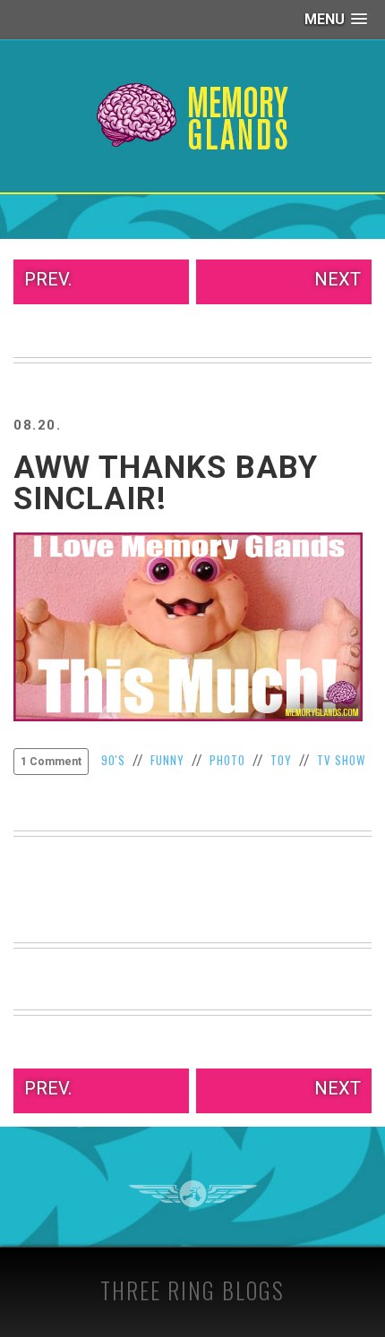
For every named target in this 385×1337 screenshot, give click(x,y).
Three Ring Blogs (192, 1290)
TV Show (341, 760)
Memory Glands (193, 116)
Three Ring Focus (193, 1193)
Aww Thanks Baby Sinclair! (165, 483)
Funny (167, 760)
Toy (281, 760)
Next (337, 279)
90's (113, 760)
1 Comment (51, 761)
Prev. (48, 279)
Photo (227, 760)
